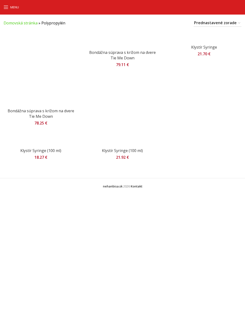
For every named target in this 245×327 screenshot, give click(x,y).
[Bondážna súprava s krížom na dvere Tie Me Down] (41, 69)
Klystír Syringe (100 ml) (40, 150)
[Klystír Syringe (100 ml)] (41, 140)
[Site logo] (122, 6)
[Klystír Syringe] (204, 37)
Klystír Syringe (204, 47)
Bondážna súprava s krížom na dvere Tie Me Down (41, 113)
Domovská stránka (21, 23)
